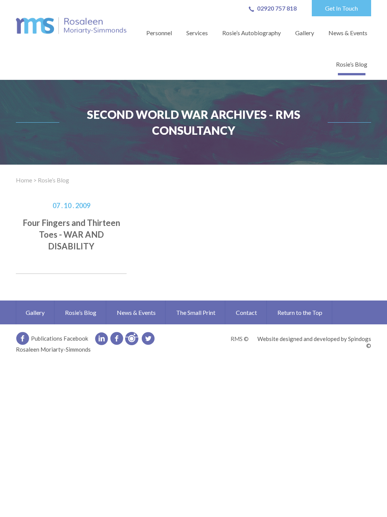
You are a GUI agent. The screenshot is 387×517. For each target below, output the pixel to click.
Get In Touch (341, 8)
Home (24, 180)
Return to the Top (299, 312)
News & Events (347, 32)
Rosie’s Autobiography (251, 32)
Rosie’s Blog (351, 64)
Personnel (159, 32)
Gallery (304, 32)
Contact (246, 312)
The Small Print (195, 312)
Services (197, 32)
